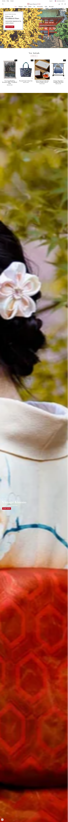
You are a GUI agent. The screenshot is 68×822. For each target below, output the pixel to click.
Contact (12, 0)
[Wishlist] (62, 4)
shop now (9, 26)
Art (34, 6)
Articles (3, 0)
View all (34, 55)
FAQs (8, 0)
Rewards (51, 6)
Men (25, 6)
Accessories (40, 6)
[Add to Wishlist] (16, 78)
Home (30, 6)
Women (21, 6)
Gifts (46, 6)
